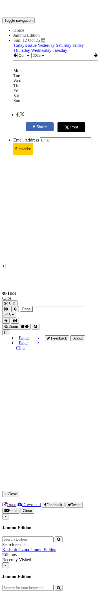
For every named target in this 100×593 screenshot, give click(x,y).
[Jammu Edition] (50, 9)
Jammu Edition (43, 549)
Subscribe (23, 149)
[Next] (38, 342)
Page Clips (22, 345)
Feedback (58, 338)
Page (26, 309)
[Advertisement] (50, 209)
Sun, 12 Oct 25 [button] (27, 40)
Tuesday (59, 50)
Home (18, 30)
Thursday (21, 50)
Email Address (26, 140)
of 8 (8, 315)
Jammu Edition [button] (26, 35)
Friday (78, 45)
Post (74, 127)
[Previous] (38, 337)
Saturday (63, 45)
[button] (20, 114)
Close (27, 511)
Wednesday (41, 50)
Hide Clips (9, 295)
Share (41, 127)
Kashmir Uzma (16, 549)
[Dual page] (6, 332)
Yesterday (46, 45)
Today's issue (25, 45)
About (77, 338)
